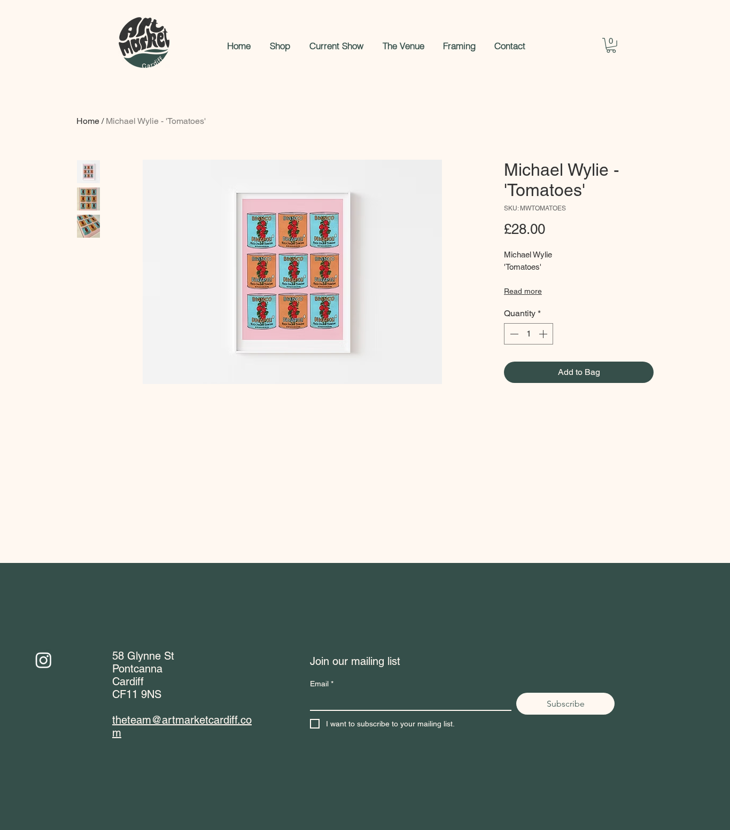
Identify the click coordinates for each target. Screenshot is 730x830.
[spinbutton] (529, 334)
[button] (611, 45)
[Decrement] (513, 334)
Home (87, 121)
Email (321, 683)
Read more (523, 291)
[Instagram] (43, 659)
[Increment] (544, 334)
